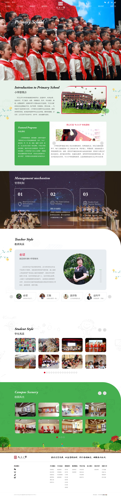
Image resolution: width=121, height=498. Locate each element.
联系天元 (52, 482)
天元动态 (20, 6)
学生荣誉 (82, 474)
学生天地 (76, 6)
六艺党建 (104, 469)
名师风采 (74, 469)
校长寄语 (52, 472)
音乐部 (66, 482)
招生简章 (96, 469)
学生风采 (82, 469)
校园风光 (52, 474)
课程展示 (32, 6)
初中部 (66, 472)
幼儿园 (66, 477)
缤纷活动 (82, 472)
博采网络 (100, 494)
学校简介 (52, 469)
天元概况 (8, 6)
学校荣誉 (74, 472)
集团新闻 (59, 469)
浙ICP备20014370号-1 (31, 494)
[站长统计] (104, 494)
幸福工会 (104, 472)
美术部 (66, 479)
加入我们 (89, 6)
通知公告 (52, 479)
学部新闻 (59, 472)
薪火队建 (104, 477)
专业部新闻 (59, 474)
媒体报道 (59, 477)
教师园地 (44, 6)
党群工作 (113, 6)
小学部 (66, 474)
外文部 (66, 484)
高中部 (66, 469)
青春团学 (104, 474)
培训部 (66, 487)
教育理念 (52, 477)
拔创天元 (82, 477)
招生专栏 (101, 6)
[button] (54, 143)
